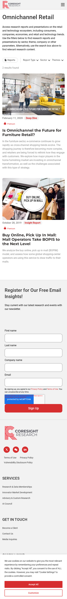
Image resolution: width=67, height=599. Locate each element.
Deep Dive (31, 118)
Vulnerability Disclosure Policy (18, 462)
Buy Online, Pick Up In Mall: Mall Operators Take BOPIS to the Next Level (31, 239)
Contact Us (7, 533)
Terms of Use (52, 389)
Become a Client (10, 528)
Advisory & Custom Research (16, 498)
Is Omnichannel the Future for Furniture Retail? (31, 132)
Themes (56, 60)
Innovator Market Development (17, 492)
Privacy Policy (37, 389)
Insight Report (32, 222)
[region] (33, 576)
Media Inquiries (9, 539)
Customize (33, 593)
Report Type (29, 60)
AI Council (7, 503)
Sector (43, 60)
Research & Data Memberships (17, 487)
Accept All (33, 584)
